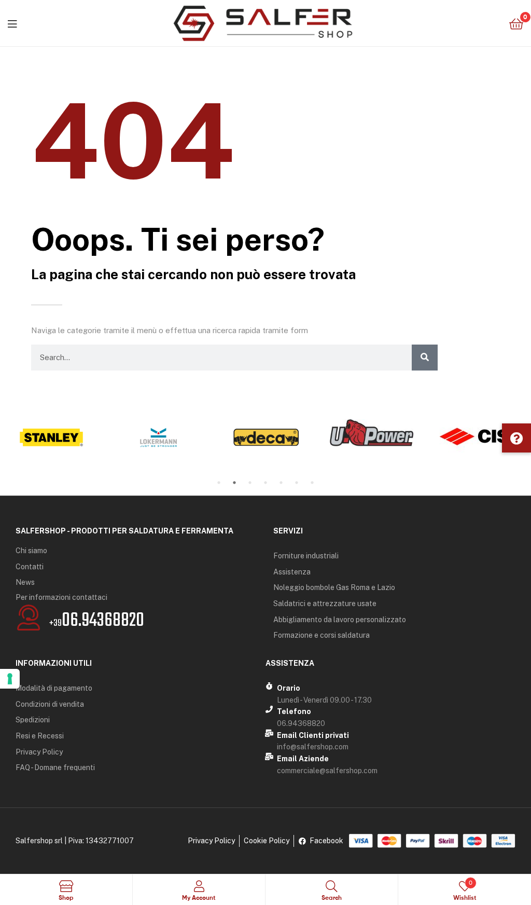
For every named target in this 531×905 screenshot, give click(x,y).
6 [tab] (296, 482)
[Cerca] (425, 358)
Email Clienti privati (313, 735)
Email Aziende (303, 759)
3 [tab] (250, 482)
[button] (516, 437)
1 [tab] (219, 482)
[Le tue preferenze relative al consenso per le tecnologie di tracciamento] (10, 679)
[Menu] (12, 23)
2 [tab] (234, 482)
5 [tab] (281, 482)
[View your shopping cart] (516, 23)
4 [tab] (265, 482)
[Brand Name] (51, 437)
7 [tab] (312, 482)
